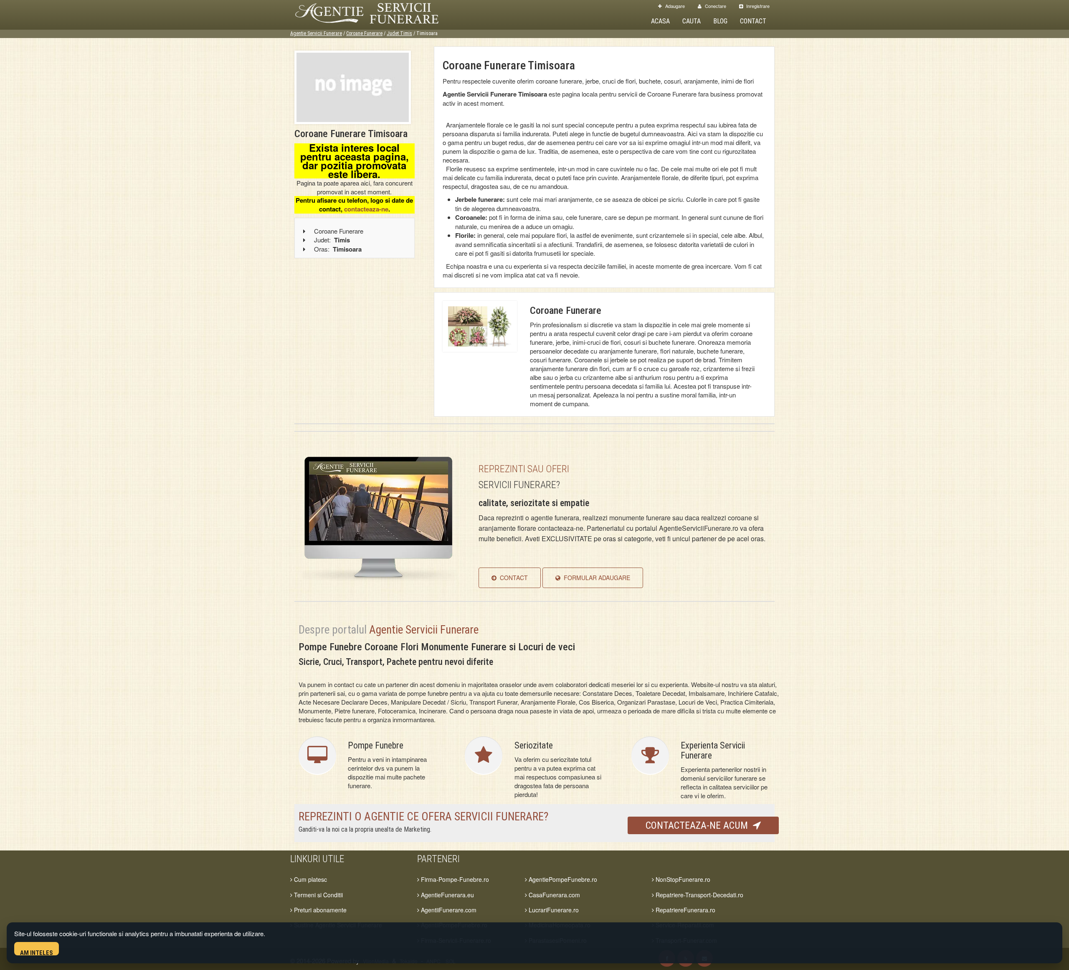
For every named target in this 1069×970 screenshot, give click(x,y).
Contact (753, 21)
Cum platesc (309, 879)
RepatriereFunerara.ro (684, 910)
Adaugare (674, 6)
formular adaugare (595, 577)
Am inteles (36, 952)
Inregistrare (757, 6)
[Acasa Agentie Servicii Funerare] (375, 12)
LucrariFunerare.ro (553, 910)
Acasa (660, 21)
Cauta (691, 21)
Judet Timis (399, 33)
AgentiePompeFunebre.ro (562, 879)
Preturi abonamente (319, 910)
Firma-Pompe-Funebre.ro (454, 879)
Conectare (715, 6)
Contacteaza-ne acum (699, 825)
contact (512, 577)
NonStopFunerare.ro (682, 879)
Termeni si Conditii (317, 895)
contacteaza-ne (366, 209)
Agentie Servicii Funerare (316, 33)
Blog (720, 21)
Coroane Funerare (364, 33)
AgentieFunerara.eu (446, 895)
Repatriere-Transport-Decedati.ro (698, 895)
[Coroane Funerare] (480, 325)
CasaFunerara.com (553, 895)
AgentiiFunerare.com (447, 910)
